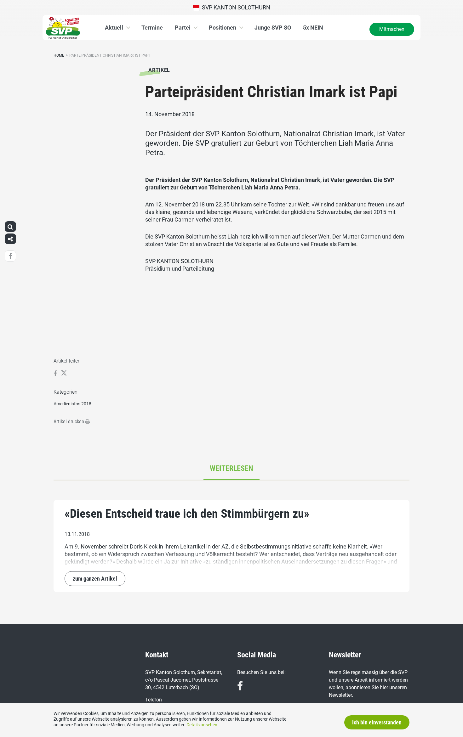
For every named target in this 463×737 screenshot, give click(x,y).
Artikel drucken (69, 422)
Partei (183, 27)
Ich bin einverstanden (377, 722)
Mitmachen (391, 29)
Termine (152, 27)
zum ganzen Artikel (95, 578)
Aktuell (114, 27)
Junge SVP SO (272, 27)
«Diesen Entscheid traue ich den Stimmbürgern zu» (187, 513)
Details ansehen (201, 724)
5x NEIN (313, 27)
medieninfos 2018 (73, 403)
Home (59, 55)
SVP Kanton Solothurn (234, 7)
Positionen (222, 27)
